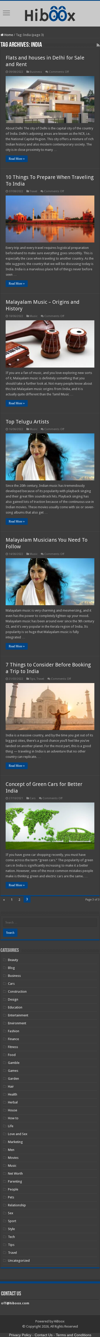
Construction (17, 991)
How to (13, 1118)
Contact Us (44, 1335)
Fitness (13, 1047)
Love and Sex (17, 1134)
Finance (13, 1039)
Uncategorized (19, 1260)
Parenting (15, 1181)
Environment (17, 1023)
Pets (11, 1197)
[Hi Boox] (50, 13)
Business (36, 72)
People (13, 1189)
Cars (33, 798)
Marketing (15, 1142)
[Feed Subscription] (98, 45)
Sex (10, 1213)
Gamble (13, 1063)
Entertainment (18, 1015)
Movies (13, 1158)
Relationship (17, 1205)
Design (13, 999)
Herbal (13, 1102)
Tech (11, 1237)
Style (11, 1229)
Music (33, 316)
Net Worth (15, 1173)
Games (13, 1071)
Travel (33, 191)
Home (8, 35)
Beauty (13, 960)
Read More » (17, 159)
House (12, 1110)
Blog (11, 968)
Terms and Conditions (73, 1335)
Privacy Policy (20, 1335)
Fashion (13, 1031)
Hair (11, 1086)
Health (12, 1094)
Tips (32, 678)
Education (15, 1007)
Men (11, 1150)
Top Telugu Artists (27, 422)
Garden (13, 1078)
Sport (12, 1221)
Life (10, 1126)
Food (12, 1055)
